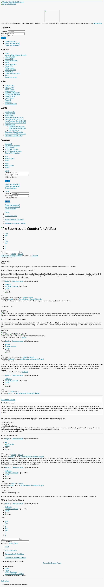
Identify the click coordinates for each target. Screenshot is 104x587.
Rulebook (8, 100)
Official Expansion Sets (12, 146)
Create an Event (10, 114)
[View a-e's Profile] (9, 444)
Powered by (47, 563)
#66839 (13, 483)
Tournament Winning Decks (14, 117)
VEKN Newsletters (11, 60)
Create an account (10, 41)
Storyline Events (10, 125)
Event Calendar (10, 112)
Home (7, 53)
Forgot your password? (12, 45)
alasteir (31, 297)
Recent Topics (9, 158)
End (6, 243)
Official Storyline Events (17, 126)
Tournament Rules (11, 104)
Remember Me (5, 36)
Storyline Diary (14, 130)
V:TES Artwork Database (13, 151)
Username (4, 31)
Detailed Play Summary (12, 94)
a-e (18, 391)
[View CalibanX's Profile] (11, 286)
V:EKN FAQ (9, 59)
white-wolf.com (97, 23)
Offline (7, 288)
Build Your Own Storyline (17, 128)
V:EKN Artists (9, 147)
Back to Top (5, 581)
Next (6, 241)
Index (7, 156)
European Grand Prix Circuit (14, 119)
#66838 (13, 455)
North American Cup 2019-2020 (15, 121)
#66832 (25, 357)
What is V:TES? (10, 57)
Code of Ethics (9, 85)
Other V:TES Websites (12, 153)
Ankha (11, 543)
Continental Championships (14, 132)
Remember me (12, 177)
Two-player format (11, 77)
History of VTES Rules (12, 93)
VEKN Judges (9, 89)
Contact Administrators (12, 73)
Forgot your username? (12, 43)
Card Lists (8, 102)
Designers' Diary (10, 70)
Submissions (9, 71)
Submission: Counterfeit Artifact (11, 256)
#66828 (25, 297)
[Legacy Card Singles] (8, 4)
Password (4, 33)
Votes (6, 75)
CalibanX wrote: (8, 399)
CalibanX (20, 254)
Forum (7, 62)
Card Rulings (9, 98)
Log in (3, 38)
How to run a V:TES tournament (15, 134)
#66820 (13, 254)
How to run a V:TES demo (13, 136)
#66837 (13, 391)
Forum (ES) (8, 66)
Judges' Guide (9, 87)
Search (7, 160)
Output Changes (10, 91)
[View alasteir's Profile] (10, 346)
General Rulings (10, 96)
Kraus (16, 543)
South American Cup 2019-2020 (15, 123)
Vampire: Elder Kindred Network (15, 55)
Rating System (9, 68)
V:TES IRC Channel (11, 149)
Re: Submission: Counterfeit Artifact (30, 299)
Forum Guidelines (10, 64)
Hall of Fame (9, 115)
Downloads (8, 144)
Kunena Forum (56, 563)
